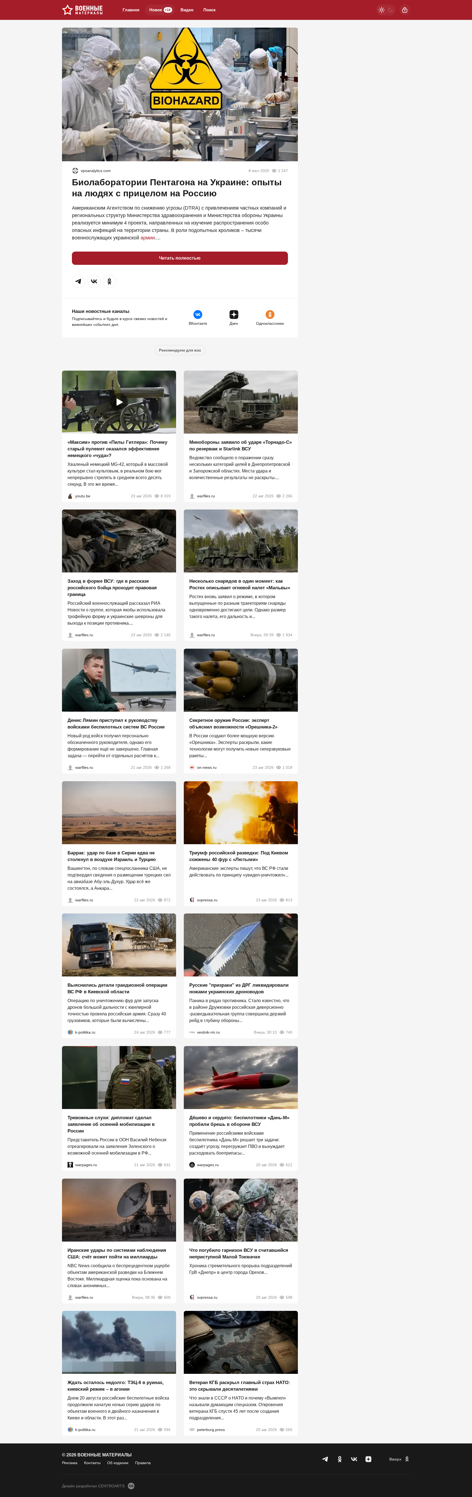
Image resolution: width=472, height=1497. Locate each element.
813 (289, 899)
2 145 (166, 635)
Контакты (92, 1463)
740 (289, 1032)
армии (148, 238)
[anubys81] (70, 496)
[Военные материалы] (82, 9)
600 (167, 1297)
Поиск (209, 9)
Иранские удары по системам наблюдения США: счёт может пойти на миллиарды (117, 1253)
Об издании (117, 1463)
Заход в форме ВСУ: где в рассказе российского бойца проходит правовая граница (112, 588)
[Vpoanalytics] (75, 170)
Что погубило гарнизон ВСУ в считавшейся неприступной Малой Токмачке (238, 1253)
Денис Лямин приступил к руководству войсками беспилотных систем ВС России (116, 724)
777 (167, 1032)
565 (289, 1429)
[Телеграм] (325, 1459)
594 (167, 1429)
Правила (143, 1463)
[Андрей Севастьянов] (192, 635)
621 (289, 1165)
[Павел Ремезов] (70, 635)
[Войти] (404, 9)
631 (167, 1165)
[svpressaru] (192, 900)
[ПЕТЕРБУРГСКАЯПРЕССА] (192, 1430)
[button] (78, 281)
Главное (131, 9)
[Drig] (192, 1032)
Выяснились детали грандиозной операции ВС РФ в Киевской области (117, 988)
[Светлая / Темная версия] (386, 9)
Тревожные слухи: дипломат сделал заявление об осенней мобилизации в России (111, 1124)
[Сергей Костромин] (192, 496)
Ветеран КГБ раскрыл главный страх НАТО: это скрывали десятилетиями (239, 1386)
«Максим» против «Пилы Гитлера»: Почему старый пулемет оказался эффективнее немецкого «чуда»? (117, 448)
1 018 (287, 767)
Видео (186, 9)
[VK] (354, 1459)
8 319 (166, 495)
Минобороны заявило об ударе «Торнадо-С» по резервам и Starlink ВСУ (240, 445)
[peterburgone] (192, 1165)
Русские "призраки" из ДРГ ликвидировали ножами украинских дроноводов (238, 988)
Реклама (69, 1463)
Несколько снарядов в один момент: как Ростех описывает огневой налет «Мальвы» (239, 584)
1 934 (287, 635)
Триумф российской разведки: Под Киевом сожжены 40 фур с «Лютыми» (238, 856)
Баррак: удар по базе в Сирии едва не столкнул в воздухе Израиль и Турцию (112, 856)
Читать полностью (180, 258)
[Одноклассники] (339, 1459)
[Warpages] (70, 1165)
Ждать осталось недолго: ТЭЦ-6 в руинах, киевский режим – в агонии (116, 1386)
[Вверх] (399, 1459)
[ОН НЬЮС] (192, 767)
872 (167, 899)
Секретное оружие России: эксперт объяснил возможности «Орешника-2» (233, 724)
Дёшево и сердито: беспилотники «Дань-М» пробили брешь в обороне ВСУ (239, 1121)
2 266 (287, 495)
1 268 (166, 767)
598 (289, 1297)
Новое (160, 9)
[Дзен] (368, 1459)
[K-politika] (70, 1032)
